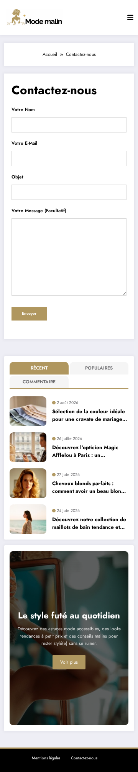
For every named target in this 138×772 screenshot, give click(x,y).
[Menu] (130, 18)
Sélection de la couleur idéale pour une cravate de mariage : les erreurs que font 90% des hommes (88, 416)
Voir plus (69, 662)
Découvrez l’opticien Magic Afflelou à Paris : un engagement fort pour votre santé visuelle (86, 452)
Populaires (99, 368)
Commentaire (39, 381)
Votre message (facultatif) (39, 210)
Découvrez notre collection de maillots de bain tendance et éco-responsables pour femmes (89, 524)
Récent (39, 368)
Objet (17, 176)
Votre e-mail (24, 143)
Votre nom (23, 109)
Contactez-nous (84, 758)
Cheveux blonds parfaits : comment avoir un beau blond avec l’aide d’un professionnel (88, 488)
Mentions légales (46, 758)
